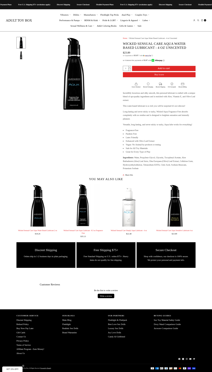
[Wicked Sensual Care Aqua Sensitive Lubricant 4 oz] (174, 205)
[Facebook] (179, 359)
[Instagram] (187, 359)
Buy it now (159, 74)
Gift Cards (20, 332)
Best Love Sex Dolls (116, 324)
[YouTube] (190, 359)
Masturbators (90, 15)
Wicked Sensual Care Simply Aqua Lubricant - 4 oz (129, 230)
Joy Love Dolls (114, 332)
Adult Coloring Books (107, 26)
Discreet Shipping (24, 320)
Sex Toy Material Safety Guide (167, 320)
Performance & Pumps (69, 20)
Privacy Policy (22, 341)
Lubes (145, 20)
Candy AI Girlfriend (116, 336)
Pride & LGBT (109, 20)
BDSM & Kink (91, 20)
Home (125, 38)
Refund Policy (22, 324)
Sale (139, 26)
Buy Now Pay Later (24, 328)
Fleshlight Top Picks (109, 15)
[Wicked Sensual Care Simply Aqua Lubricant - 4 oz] (129, 205)
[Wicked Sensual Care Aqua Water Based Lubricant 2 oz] (37, 205)
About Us (20, 353)
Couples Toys (141, 15)
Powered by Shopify (45, 368)
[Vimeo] (194, 359)
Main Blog (66, 320)
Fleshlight (66, 324)
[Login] (194, 20)
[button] (159, 56)
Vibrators (64, 15)
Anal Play (126, 15)
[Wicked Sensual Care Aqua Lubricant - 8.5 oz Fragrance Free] (83, 205)
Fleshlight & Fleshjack (117, 320)
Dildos (76, 15)
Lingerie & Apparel (129, 20)
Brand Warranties (69, 332)
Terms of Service (23, 345)
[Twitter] (183, 359)
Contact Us (21, 336)
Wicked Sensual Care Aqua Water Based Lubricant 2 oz (37, 230)
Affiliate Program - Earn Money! (30, 349)
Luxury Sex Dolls (115, 328)
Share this (129, 175)
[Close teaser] (23, 366)
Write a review (106, 296)
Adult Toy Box (19, 20)
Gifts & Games (126, 26)
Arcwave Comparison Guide (166, 328)
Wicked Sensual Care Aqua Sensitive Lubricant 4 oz (174, 230)
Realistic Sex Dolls (70, 328)
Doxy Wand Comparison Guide (167, 324)
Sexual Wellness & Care (81, 26)
